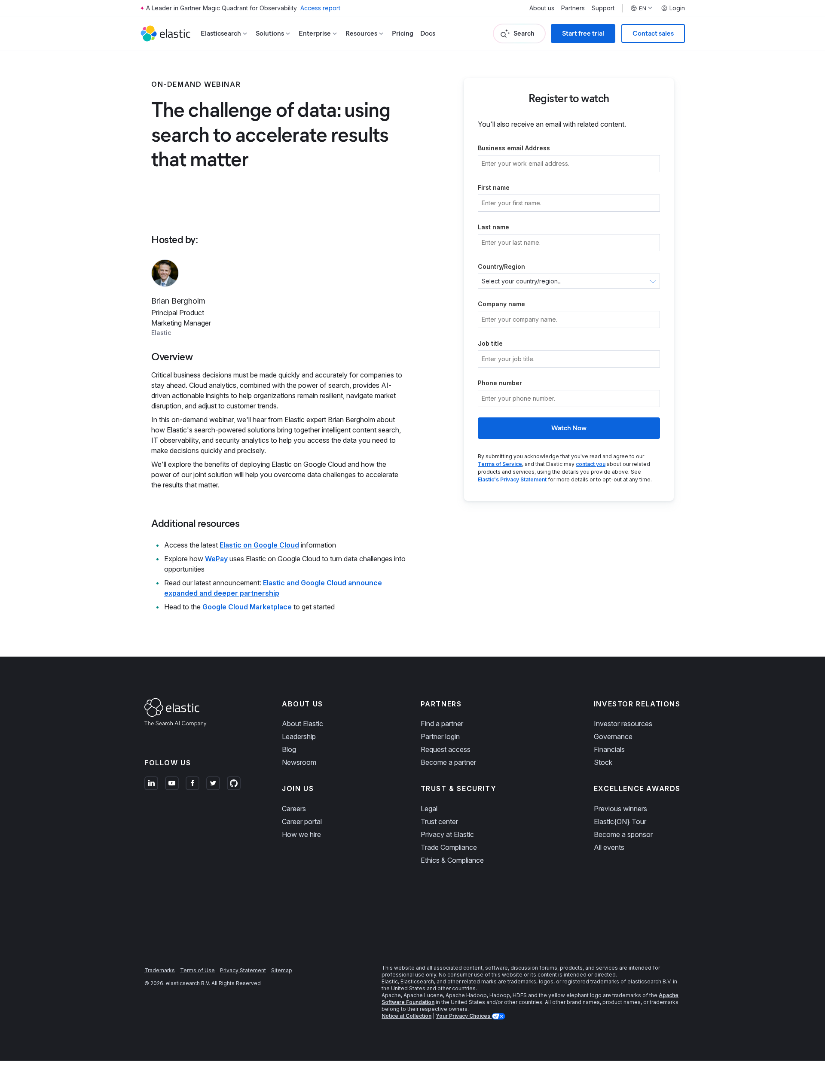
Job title (490, 343)
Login (677, 8)
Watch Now (569, 428)
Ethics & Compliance (452, 860)
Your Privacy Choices (464, 1016)
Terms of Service (500, 464)
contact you (590, 464)
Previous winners (620, 808)
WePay (216, 558)
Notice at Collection (406, 1016)
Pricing (402, 33)
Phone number (500, 382)
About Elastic (302, 723)
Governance (613, 736)
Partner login (440, 736)
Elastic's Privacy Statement (512, 479)
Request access (446, 749)
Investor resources (623, 723)
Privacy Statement (243, 970)
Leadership (299, 736)
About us (541, 8)
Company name (501, 303)
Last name (493, 227)
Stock (603, 762)
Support (603, 8)
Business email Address (514, 148)
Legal (429, 808)
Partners (573, 8)
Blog (289, 749)
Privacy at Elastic (447, 834)
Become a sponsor (623, 834)
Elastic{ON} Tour (620, 821)
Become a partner (448, 762)
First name (494, 187)
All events (609, 847)
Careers (294, 808)
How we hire (301, 834)
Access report (320, 8)
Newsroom (299, 762)
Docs (427, 33)
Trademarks (159, 970)
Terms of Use (197, 970)
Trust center (439, 821)
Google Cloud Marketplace (247, 606)
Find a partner (442, 723)
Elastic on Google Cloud (259, 545)
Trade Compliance (449, 847)
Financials (609, 749)
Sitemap (281, 970)
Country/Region (501, 266)
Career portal (302, 821)
